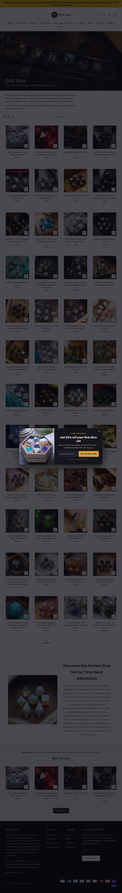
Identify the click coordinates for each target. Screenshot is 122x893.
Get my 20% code (89, 454)
